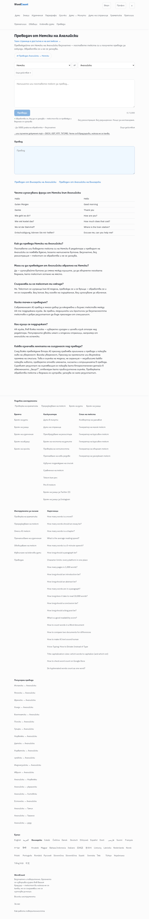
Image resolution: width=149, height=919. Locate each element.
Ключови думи (47, 24)
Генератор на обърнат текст (92, 448)
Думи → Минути (77, 15)
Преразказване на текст (52, 406)
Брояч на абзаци (21, 441)
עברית (16, 847)
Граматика (116, 15)
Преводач (18, 560)
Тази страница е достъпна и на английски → (37, 41)
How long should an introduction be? (63, 574)
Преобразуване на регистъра (56, 434)
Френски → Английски (24, 700)
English (16, 840)
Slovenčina (57, 855)
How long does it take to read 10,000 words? (66, 596)
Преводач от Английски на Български (79, 181)
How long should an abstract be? (61, 581)
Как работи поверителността (28, 911)
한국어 (87, 847)
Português (26, 855)
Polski (16, 855)
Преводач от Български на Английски (34, 181)
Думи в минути (49, 419)
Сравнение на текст (52, 470)
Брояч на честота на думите (56, 441)
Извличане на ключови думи (26, 552)
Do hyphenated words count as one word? (65, 668)
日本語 (79, 847)
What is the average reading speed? (62, 538)
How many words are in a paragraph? (62, 588)
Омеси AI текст (21, 531)
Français (128, 840)
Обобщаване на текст (24, 545)
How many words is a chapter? (60, 531)
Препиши (129, 15)
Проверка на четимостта (55, 448)
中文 (27, 863)
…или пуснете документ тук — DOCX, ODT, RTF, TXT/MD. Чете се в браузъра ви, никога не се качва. (61, 133)
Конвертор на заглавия (89, 419)
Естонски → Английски (24, 801)
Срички (63, 15)
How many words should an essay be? (63, 524)
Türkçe (107, 855)
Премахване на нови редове (55, 456)
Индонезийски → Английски (26, 765)
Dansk (63, 840)
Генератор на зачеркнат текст (93, 456)
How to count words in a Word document (64, 625)
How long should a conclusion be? (61, 603)
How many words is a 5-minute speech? (64, 545)
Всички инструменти (23, 896)
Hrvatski (34, 847)
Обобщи (33, 24)
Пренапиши (20, 24)
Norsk (127, 847)
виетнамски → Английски (25, 714)
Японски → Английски (23, 692)
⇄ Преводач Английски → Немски (33, 55)
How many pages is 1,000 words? (61, 567)
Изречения (37, 15)
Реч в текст (48, 484)
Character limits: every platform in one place (66, 560)
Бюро (106, 5)
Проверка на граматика (25, 406)
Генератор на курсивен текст (93, 434)
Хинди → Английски (22, 707)
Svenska (90, 855)
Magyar (43, 847)
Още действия (21, 73)
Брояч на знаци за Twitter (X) (55, 492)
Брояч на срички (21, 448)
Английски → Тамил (22, 808)
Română (36, 855)
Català (46, 840)
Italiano (70, 847)
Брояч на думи (75, 406)
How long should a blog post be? (61, 610)
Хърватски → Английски (25, 750)
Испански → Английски (24, 685)
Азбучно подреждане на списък (57, 463)
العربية (25, 840)
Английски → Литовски (24, 794)
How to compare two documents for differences (68, 632)
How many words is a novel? (59, 516)
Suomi (118, 840)
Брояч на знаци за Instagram (55, 499)
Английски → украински (24, 786)
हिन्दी (23, 847)
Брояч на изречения (22, 434)
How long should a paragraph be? (61, 552)
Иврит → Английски (23, 772)
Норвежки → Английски (24, 736)
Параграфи (51, 15)
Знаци (26, 15)
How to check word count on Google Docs (65, 661)
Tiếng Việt (18, 863)
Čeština (55, 840)
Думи (17, 15)
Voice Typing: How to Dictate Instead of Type (66, 646)
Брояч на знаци (92, 406)
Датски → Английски (23, 743)
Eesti (101, 840)
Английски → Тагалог (23, 815)
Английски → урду (22, 822)
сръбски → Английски (23, 757)
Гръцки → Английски (23, 729)
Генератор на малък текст (91, 427)
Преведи (61, 24)
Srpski (80, 855)
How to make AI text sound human (62, 639)
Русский (46, 855)
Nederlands (117, 847)
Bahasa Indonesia (56, 847)
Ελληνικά (83, 840)
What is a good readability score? (61, 617)
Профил (120, 5)
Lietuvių (96, 847)
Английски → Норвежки (24, 779)
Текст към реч (49, 477)
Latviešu (106, 847)
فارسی (110, 840)
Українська (118, 855)
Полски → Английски (23, 721)
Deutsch (73, 840)
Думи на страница (98, 15)
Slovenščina (70, 855)
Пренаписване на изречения (26, 538)
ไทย (97, 855)
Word (21, 4)
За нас (16, 904)
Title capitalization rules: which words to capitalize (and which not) (76, 653)
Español (92, 840)
